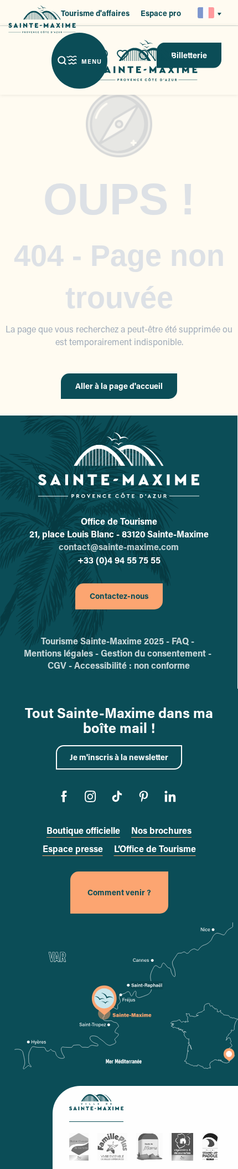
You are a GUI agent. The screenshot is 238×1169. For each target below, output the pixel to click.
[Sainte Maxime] (147, 60)
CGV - (61, 665)
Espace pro (161, 13)
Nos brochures (161, 830)
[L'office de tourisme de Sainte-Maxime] (118, 465)
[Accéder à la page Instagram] (93, 798)
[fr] (206, 13)
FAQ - (184, 641)
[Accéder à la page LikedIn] (172, 798)
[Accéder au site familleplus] (114, 1145)
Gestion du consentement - (157, 653)
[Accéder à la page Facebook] (66, 798)
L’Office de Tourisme (155, 848)
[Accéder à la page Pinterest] (146, 798)
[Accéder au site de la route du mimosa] (151, 1145)
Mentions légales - (62, 653)
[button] (206, 13)
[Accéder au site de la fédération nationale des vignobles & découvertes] (184, 1145)
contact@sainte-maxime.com (119, 546)
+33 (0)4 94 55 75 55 (119, 560)
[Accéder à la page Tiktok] (119, 798)
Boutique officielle (83, 830)
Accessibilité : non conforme (132, 665)
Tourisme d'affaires (95, 13)
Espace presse (73, 848)
